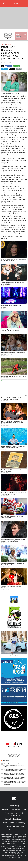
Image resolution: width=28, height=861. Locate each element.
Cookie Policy (14, 806)
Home (3, 44)
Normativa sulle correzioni (14, 826)
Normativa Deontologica (14, 819)
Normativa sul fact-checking (14, 823)
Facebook (9, 66)
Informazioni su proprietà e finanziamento (14, 814)
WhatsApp (17, 66)
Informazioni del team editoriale (14, 809)
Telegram (5, 68)
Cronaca (8, 44)
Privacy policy (14, 830)
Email (19, 68)
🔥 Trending (5, 760)
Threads (13, 68)
